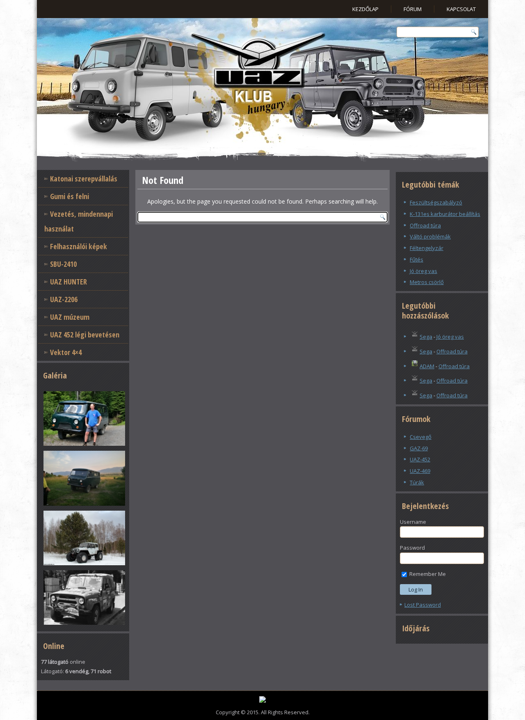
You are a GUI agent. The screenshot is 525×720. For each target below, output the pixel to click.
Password (412, 547)
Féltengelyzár (426, 248)
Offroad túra (425, 225)
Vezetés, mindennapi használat (78, 221)
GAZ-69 (419, 448)
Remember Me (427, 574)
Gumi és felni (69, 196)
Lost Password (422, 604)
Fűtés (416, 259)
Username (413, 521)
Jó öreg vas (423, 271)
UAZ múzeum (69, 317)
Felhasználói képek (78, 246)
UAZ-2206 (64, 299)
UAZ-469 (420, 471)
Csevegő (420, 436)
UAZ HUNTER (68, 282)
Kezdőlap (365, 9)
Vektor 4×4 (66, 352)
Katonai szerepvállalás (83, 178)
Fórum (413, 9)
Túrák (417, 482)
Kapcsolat (461, 9)
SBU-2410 (63, 264)
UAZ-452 (420, 459)
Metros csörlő (427, 282)
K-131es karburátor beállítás (445, 214)
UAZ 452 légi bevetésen (84, 334)
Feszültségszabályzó (436, 202)
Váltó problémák (430, 236)
